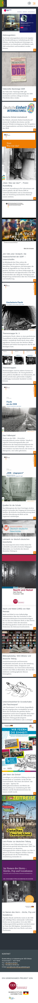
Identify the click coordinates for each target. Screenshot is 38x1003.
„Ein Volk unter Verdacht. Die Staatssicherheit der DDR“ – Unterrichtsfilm (14, 256)
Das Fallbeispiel (9, 435)
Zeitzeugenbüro (9, 35)
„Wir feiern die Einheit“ (12, 775)
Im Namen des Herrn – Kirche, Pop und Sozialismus (19, 913)
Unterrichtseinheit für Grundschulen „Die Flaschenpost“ (17, 703)
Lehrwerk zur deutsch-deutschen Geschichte (16, 540)
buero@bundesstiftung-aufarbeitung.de (18, 967)
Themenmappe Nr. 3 (11, 333)
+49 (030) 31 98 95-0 (11, 963)
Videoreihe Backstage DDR (14, 89)
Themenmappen (9, 368)
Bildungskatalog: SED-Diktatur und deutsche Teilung (17, 657)
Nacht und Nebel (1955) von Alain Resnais (16, 610)
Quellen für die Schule (12, 505)
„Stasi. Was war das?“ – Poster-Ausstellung (16, 184)
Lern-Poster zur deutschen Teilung (17, 841)
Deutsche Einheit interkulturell (15, 117)
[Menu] (34, 3)
